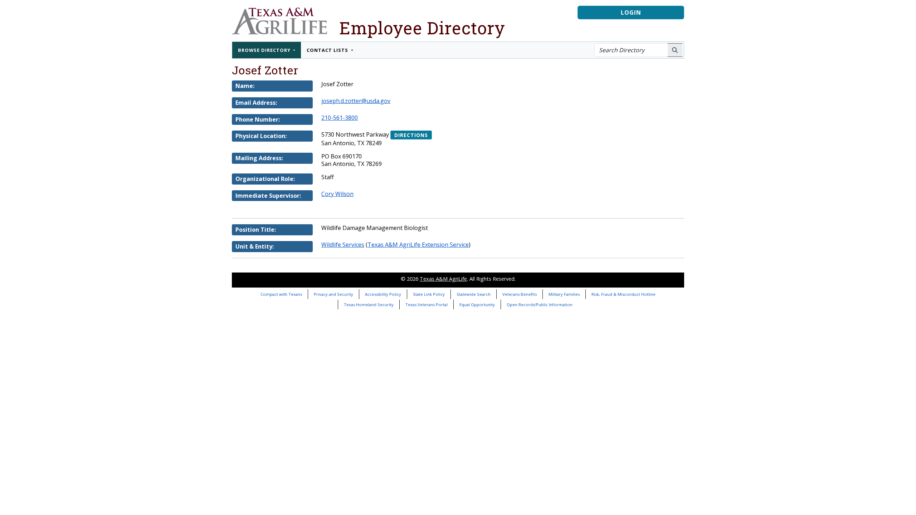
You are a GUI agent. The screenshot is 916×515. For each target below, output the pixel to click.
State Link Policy (429, 294)
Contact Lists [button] (328, 50)
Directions (411, 135)
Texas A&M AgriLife (443, 278)
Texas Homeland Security (369, 304)
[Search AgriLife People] (675, 50)
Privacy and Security (333, 294)
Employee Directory (422, 27)
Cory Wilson (337, 194)
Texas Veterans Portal (426, 304)
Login (631, 12)
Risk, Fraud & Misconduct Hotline (623, 294)
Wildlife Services (342, 245)
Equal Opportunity (477, 304)
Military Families (564, 294)
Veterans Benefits (519, 294)
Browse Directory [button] (265, 50)
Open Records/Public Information (539, 304)
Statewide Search (474, 294)
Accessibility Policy (383, 294)
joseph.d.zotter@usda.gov (355, 101)
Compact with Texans (281, 294)
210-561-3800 (339, 118)
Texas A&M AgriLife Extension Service (418, 245)
